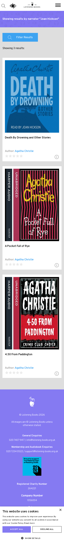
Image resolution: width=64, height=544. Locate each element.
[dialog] (32, 525)
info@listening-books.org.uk (41, 440)
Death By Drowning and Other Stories (28, 137)
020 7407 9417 (16, 440)
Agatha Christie (24, 151)
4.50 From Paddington (18, 354)
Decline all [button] (46, 529)
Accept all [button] (16, 529)
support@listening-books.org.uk (41, 451)
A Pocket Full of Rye (17, 246)
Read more (29, 523)
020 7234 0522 (14, 451)
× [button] (60, 510)
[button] (58, 6)
